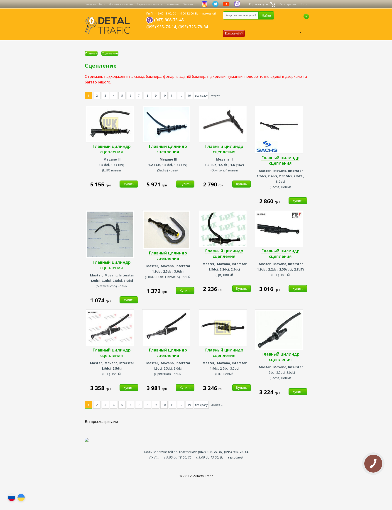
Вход (304, 4)
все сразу (201, 96)
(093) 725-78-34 (193, 26)
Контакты (173, 4)
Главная (90, 4)
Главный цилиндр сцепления (112, 149)
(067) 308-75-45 (169, 19)
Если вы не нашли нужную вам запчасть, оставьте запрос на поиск (246, 25)
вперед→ (217, 95)
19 (189, 96)
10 (164, 96)
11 (172, 96)
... (181, 96)
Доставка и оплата (121, 4)
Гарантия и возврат (150, 4)
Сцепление (110, 53)
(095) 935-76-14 (161, 26)
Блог (102, 4)
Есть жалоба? (234, 33)
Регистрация (287, 4)
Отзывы (188, 4)
